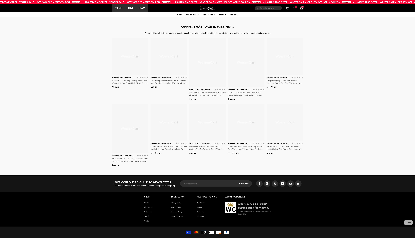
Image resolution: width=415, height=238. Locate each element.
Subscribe (243, 183)
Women (118, 8)
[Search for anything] (268, 8)
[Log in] (287, 8)
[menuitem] (118, 8)
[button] (301, 8)
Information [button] (177, 196)
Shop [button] (147, 196)
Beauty (141, 8)
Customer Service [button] (207, 196)
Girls (130, 8)
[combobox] (271, 8)
